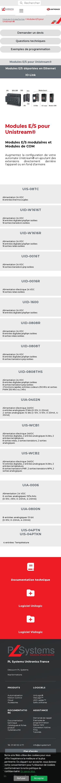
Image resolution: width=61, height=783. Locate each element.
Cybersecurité (14, 730)
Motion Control (15, 697)
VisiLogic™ (38, 697)
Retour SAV (38, 725)
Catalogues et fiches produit (17, 726)
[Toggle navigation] (21, 10)
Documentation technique (15, 721)
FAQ (35, 729)
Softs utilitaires (40, 702)
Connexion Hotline (41, 727)
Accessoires (13, 702)
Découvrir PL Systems (18, 669)
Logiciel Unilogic (30, 606)
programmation (41, 722)
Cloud (10, 700)
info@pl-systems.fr (42, 745)
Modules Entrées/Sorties (14, 19)
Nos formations (15, 674)
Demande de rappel (42, 718)
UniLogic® (38, 695)
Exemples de (39, 720)
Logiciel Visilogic (31, 632)
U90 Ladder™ (39, 700)
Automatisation (15, 695)
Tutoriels (37, 732)
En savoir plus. (28, 771)
